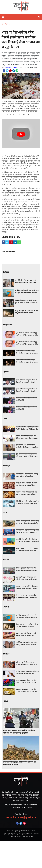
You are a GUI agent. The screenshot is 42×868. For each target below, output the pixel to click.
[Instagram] (24, 823)
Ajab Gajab (5, 24)
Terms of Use (25, 831)
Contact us (34, 831)
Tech (5, 418)
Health (6, 560)
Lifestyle (6, 465)
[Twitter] (20, 823)
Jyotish (6, 607)
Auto (5, 512)
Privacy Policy (16, 831)
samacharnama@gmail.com (21, 816)
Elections (36, 834)
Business (6, 654)
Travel (5, 701)
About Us (8, 831)
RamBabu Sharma (10, 68)
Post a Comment (8, 251)
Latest (6, 272)
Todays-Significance (25, 834)
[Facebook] (17, 823)
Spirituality (14, 834)
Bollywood (7, 324)
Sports (6, 371)
